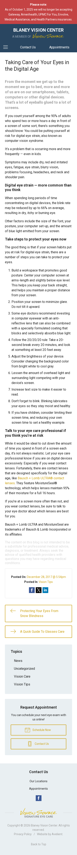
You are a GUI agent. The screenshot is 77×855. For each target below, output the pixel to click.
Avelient (57, 834)
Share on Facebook (32, 590)
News (18, 661)
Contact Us (28, 47)
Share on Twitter (38, 590)
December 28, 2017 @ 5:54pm (46, 577)
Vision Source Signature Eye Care (38, 813)
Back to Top (38, 844)
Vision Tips (46, 582)
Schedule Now (41, 730)
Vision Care (22, 676)
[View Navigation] (7, 47)
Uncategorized (24, 669)
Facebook (38, 798)
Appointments (59, 47)
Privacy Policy (23, 834)
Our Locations (38, 781)
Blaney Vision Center (44, 825)
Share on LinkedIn (45, 590)
